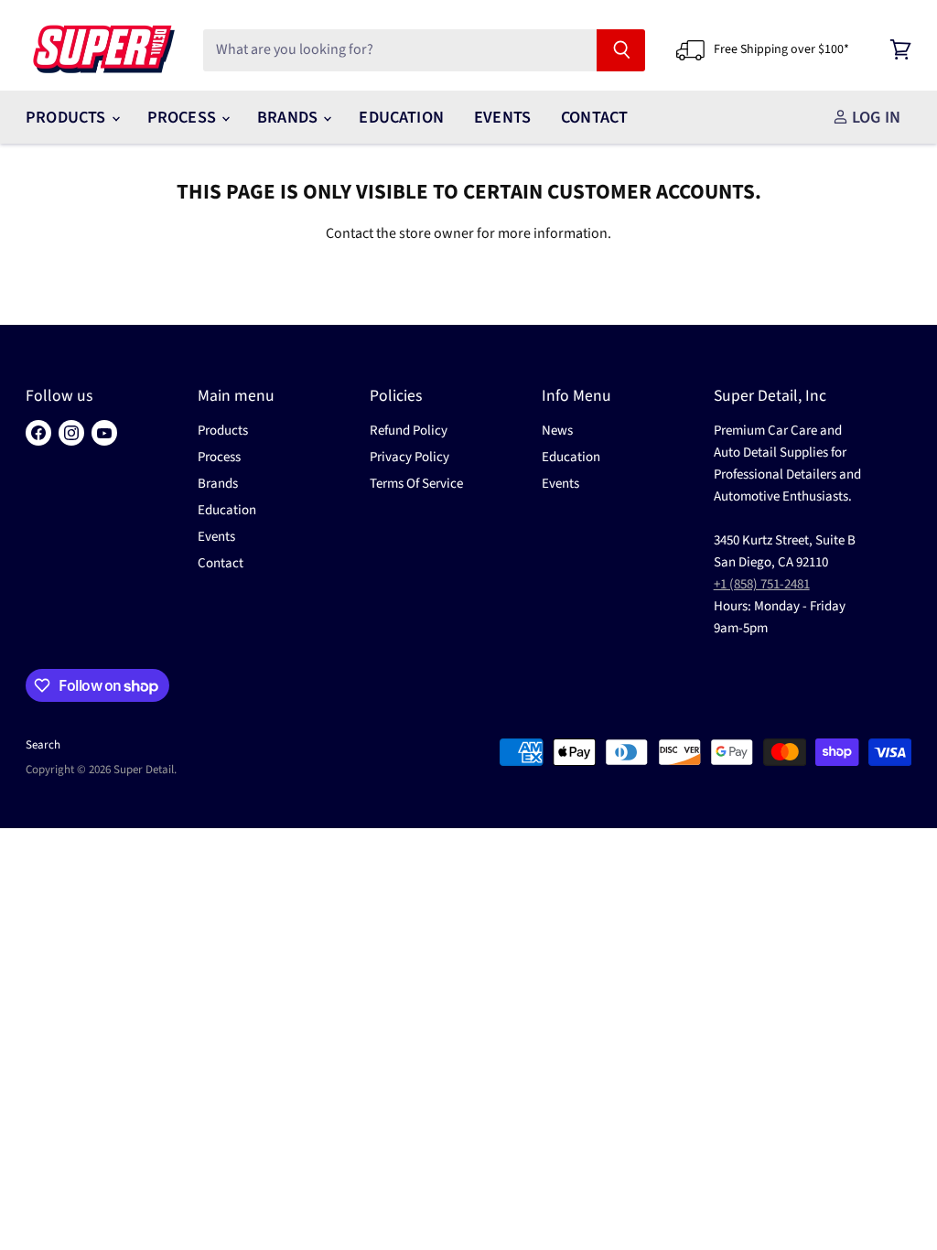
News (557, 430)
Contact (594, 117)
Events (502, 117)
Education (401, 117)
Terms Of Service (416, 483)
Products (68, 117)
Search (43, 745)
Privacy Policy (409, 457)
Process (183, 117)
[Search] (621, 50)
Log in (874, 117)
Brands (289, 117)
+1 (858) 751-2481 (762, 584)
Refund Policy (408, 430)
